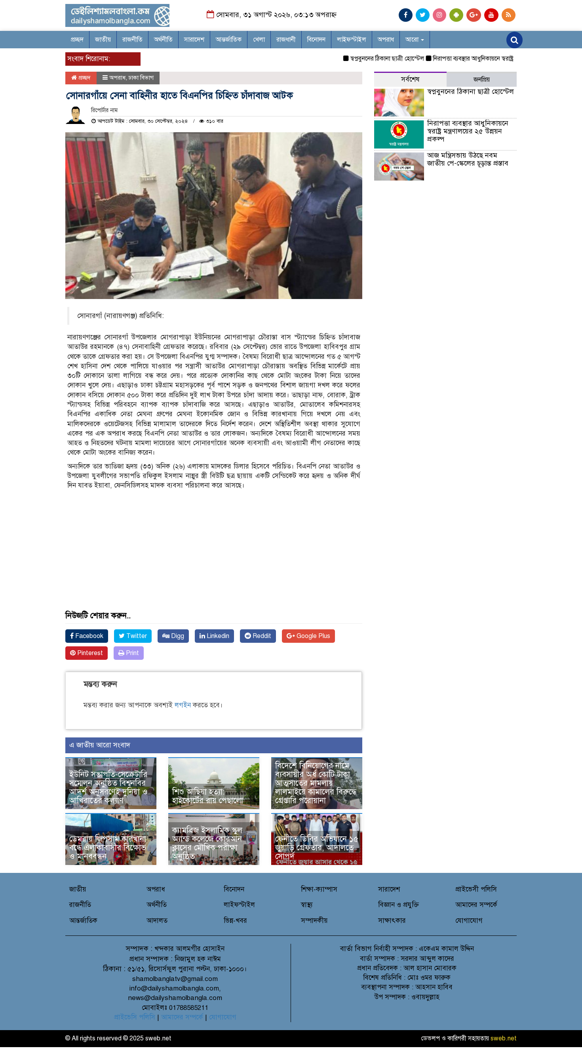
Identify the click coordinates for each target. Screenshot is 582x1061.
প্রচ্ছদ (77, 40)
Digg (176, 636)
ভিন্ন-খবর (235, 920)
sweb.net (504, 1038)
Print (131, 653)
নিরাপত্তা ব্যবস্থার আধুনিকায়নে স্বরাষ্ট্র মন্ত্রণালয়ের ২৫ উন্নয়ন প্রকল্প (490, 59)
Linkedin (217, 636)
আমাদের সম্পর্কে (476, 905)
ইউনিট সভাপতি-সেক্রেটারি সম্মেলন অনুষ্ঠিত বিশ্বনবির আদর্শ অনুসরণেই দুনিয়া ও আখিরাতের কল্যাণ (108, 788)
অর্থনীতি (163, 40)
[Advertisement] (213, 556)
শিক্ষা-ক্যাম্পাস (319, 889)
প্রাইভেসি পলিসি (134, 1017)
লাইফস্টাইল (351, 40)
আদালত (156, 920)
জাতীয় (103, 40)
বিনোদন (316, 40)
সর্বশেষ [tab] (410, 79)
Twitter (136, 636)
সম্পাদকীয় (314, 920)
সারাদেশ (194, 40)
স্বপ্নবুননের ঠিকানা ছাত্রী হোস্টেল (370, 59)
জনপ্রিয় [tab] (482, 80)
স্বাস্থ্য (307, 905)
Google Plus (312, 636)
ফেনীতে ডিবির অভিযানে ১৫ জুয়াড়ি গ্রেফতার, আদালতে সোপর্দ (316, 847)
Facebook (88, 636)
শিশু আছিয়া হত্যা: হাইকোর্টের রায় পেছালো (207, 796)
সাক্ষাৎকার (392, 920)
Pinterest (89, 653)
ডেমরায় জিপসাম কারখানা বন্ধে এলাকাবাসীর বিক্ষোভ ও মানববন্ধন (107, 847)
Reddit (261, 636)
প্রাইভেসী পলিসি (476, 889)
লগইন (183, 705)
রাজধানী (286, 40)
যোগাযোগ (469, 920)
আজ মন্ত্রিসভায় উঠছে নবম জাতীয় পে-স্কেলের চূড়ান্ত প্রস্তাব (467, 159)
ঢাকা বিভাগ (141, 77)
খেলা (259, 40)
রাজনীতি (132, 40)
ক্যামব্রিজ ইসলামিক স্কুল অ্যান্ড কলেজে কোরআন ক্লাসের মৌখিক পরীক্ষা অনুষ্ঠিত (207, 843)
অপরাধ (386, 40)
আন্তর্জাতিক (229, 40)
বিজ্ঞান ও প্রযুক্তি (398, 905)
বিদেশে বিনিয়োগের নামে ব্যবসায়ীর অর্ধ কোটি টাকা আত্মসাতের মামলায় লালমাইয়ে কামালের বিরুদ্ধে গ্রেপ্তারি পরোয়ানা (315, 783)
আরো (412, 40)
